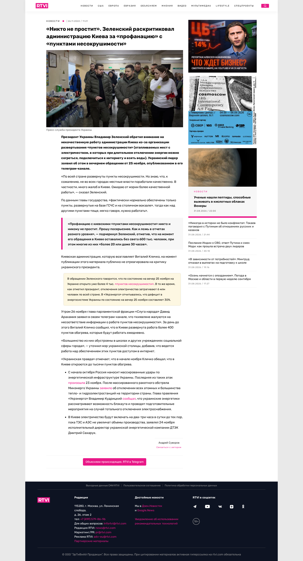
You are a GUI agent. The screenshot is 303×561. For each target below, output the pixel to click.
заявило (106, 388)
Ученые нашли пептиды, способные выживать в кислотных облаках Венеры (222, 201)
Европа (114, 6)
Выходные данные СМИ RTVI (102, 485)
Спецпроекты (244, 6)
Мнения (167, 6)
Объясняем (149, 6)
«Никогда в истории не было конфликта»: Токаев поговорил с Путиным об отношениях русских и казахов (221, 226)
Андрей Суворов (169, 442)
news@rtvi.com (106, 528)
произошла (76, 383)
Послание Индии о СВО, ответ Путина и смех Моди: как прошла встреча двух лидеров (219, 244)
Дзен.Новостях (152, 506)
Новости (87, 6)
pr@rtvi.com (103, 532)
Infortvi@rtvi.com (115, 523)
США (101, 6)
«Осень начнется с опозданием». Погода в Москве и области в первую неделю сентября (219, 277)
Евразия (130, 6)
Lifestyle (223, 6)
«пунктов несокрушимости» (134, 284)
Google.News (145, 510)
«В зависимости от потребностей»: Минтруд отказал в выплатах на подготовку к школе (219, 260)
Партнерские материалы (91, 541)
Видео (182, 6)
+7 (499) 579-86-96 (93, 519)
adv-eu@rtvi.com (105, 536)
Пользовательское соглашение (142, 485)
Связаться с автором (168, 447)
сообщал (129, 399)
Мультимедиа (201, 6)
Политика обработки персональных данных (191, 485)
